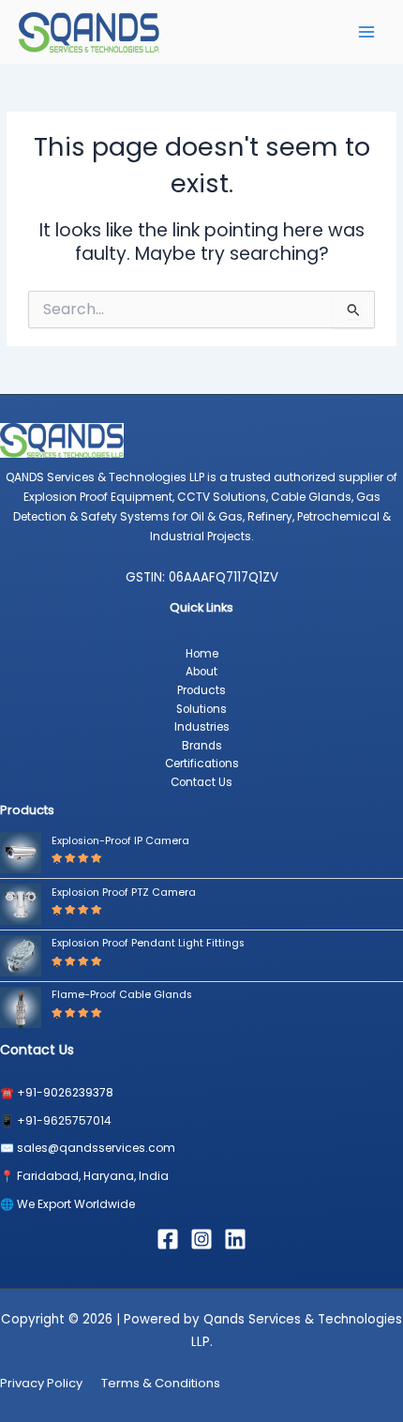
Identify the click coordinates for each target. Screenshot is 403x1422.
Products (201, 690)
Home (202, 653)
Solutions (201, 709)
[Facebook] (168, 1239)
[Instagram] (201, 1239)
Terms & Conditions (160, 1383)
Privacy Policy (41, 1383)
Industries (202, 726)
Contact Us (201, 782)
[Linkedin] (235, 1239)
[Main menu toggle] (366, 32)
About (201, 671)
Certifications (202, 763)
